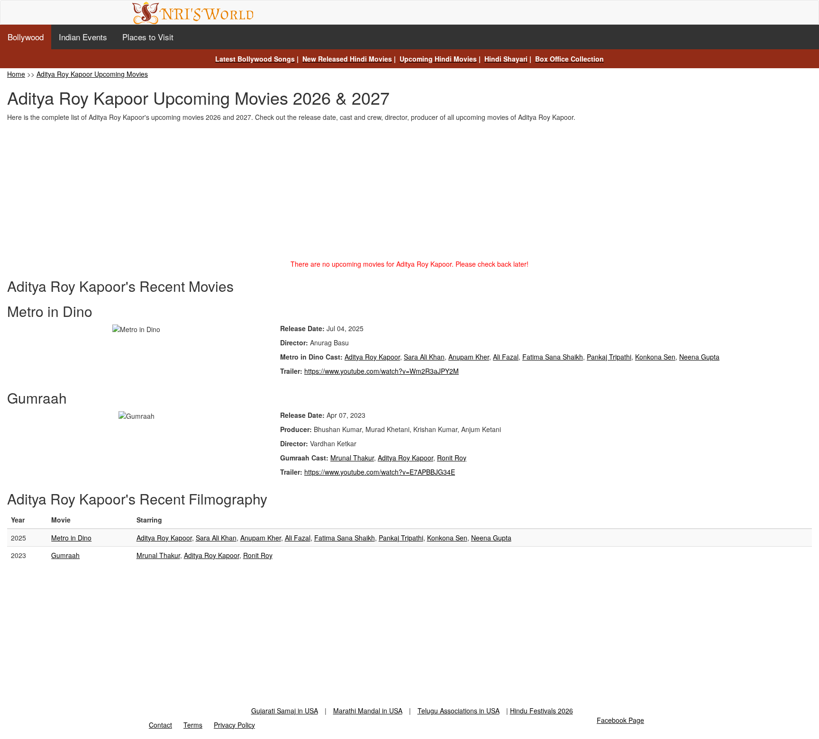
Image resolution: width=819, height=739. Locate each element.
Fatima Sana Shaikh (552, 356)
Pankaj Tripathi (609, 356)
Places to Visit (147, 37)
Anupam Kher (468, 356)
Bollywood (26, 37)
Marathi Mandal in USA (367, 710)
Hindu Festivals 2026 (541, 710)
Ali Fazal (506, 356)
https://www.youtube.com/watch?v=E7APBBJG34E (379, 472)
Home (16, 74)
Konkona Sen (655, 356)
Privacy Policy (234, 725)
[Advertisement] (409, 192)
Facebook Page (620, 720)
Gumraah (65, 555)
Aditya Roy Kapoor (372, 356)
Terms (192, 725)
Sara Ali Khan (424, 356)
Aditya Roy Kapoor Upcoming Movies (92, 74)
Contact (160, 725)
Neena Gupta (699, 356)
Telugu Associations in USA (459, 710)
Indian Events (83, 37)
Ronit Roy (451, 457)
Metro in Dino (71, 537)
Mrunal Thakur (352, 457)
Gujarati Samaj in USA (284, 710)
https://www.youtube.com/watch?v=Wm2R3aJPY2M (381, 371)
